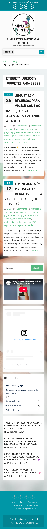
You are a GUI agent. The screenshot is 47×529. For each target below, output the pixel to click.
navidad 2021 (30, 222)
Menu (10, 52)
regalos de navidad (25, 225)
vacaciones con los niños (15, 142)
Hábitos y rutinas (14, 405)
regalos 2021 (10, 225)
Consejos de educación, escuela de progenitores (22, 392)
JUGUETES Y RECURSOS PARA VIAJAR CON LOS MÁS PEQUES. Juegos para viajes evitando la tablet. (23, 425)
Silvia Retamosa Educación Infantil (23, 41)
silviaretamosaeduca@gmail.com (24, 2)
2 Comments (21, 125)
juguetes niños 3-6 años (20, 218)
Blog (22, 502)
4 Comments (21, 209)
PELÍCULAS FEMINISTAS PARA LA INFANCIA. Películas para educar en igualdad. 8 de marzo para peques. (21, 441)
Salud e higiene (13, 410)
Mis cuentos (32, 505)
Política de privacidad (26, 508)
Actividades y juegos (15, 385)
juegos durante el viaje (26, 129)
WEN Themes (33, 523)
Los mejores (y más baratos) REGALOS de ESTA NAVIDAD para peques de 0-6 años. (23, 194)
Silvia (9, 125)
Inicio (12, 502)
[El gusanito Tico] (32, 496)
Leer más (30, 170)
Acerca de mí (33, 502)
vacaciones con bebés (25, 139)
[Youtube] (26, 496)
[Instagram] (20, 496)
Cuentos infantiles (14, 401)
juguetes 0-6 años (12, 215)
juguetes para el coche (21, 135)
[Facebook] (14, 496)
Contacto (18, 505)
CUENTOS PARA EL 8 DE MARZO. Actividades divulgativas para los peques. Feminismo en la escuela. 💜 (22, 457)
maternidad (9, 222)
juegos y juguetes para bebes (17, 132)
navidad (19, 222)
